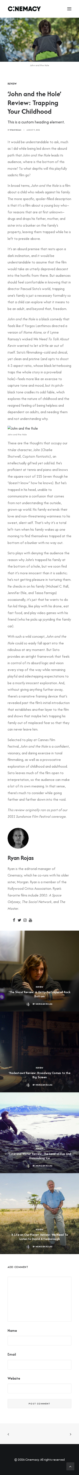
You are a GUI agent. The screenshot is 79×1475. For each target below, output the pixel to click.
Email (12, 1354)
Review (12, 84)
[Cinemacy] (24, 9)
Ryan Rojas (15, 129)
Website (14, 1378)
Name (12, 1330)
